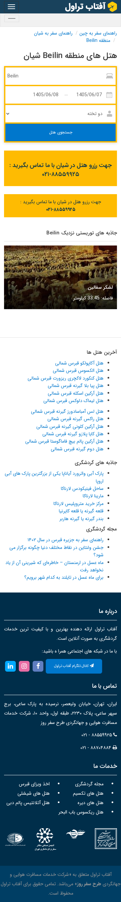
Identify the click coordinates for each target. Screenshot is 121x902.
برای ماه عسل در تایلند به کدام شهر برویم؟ (64, 577)
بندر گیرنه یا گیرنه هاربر (81, 518)
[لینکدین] (10, 666)
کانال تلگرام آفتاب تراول (72, 666)
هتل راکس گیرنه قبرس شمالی (75, 418)
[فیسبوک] (38, 666)
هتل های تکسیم (88, 793)
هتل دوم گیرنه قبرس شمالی (77, 449)
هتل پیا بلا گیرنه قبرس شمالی (76, 385)
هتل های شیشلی (33, 793)
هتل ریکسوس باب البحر (81, 812)
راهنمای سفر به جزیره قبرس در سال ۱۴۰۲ (66, 540)
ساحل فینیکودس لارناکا (82, 488)
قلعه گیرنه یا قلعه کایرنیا (81, 511)
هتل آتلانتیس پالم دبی (28, 802)
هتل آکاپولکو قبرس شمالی (79, 363)
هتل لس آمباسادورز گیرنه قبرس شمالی (67, 411)
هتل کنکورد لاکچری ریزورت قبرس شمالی (66, 378)
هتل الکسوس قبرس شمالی (78, 370)
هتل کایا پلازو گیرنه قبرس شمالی (73, 434)
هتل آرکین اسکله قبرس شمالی (76, 393)
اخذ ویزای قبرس (34, 784)
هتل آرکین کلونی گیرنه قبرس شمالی (70, 426)
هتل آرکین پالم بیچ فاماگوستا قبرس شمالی (64, 441)
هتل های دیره (91, 802)
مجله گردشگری (89, 784)
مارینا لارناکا (93, 496)
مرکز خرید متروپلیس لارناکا (78, 503)
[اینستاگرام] (24, 666)
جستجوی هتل (60, 132)
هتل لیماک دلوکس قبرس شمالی (73, 400)
